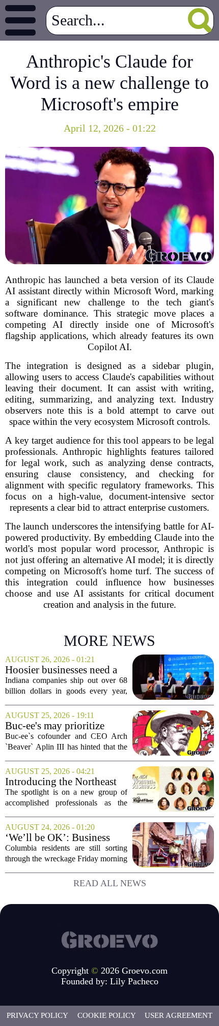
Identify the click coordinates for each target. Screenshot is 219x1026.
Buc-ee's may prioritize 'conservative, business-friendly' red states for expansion (56, 726)
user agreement (178, 1015)
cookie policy (106, 1015)
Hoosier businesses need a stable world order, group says (61, 670)
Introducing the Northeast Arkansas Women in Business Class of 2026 (61, 781)
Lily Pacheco (134, 981)
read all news (109, 883)
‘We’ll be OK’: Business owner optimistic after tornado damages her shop (61, 837)
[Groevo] (109, 938)
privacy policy (37, 1015)
